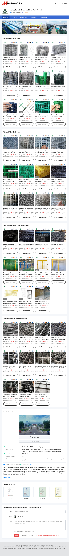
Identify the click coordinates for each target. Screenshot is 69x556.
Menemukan (34, 17)
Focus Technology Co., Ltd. (30, 545)
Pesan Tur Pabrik (34, 441)
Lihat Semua (6, 477)
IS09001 (58, 498)
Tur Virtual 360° (35, 437)
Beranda (5, 17)
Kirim (16, 535)
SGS (31, 464)
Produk (15, 17)
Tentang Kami (23, 17)
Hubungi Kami (44, 17)
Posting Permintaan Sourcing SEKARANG (48, 535)
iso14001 (26, 498)
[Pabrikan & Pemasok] (12, 3)
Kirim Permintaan (10, 67)
